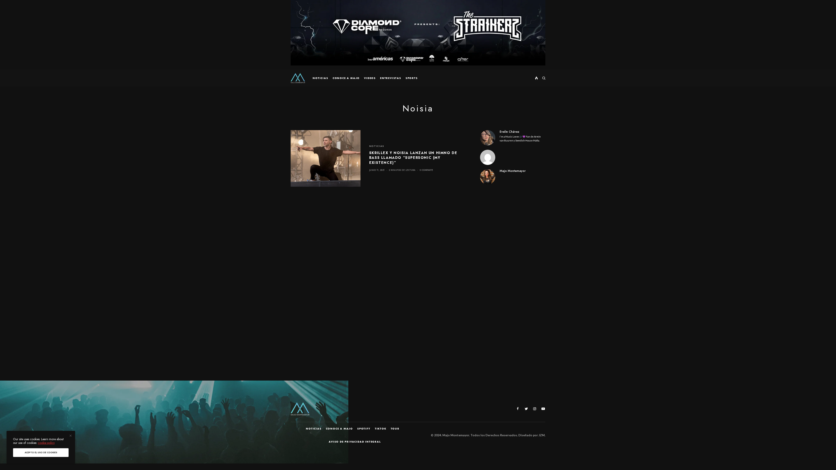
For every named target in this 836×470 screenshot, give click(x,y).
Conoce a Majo (339, 428)
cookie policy (46, 443)
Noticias (376, 146)
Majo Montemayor (513, 170)
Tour (395, 428)
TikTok (380, 428)
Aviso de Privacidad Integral (355, 441)
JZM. (541, 435)
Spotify (364, 428)
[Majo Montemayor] (298, 78)
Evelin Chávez (509, 131)
